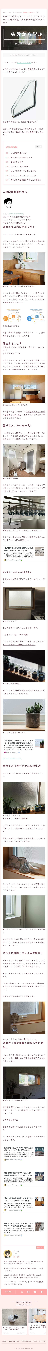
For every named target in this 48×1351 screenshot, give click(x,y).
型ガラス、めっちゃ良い (20, 166)
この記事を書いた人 (18, 153)
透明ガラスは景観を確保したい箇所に (25, 180)
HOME (4, 1341)
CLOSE (39, 146)
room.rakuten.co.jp (12, 758)
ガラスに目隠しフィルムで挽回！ (24, 175)
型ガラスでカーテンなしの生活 (23, 171)
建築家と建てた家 (30, 12)
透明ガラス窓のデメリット (21, 157)
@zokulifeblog (24, 62)
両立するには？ (16, 162)
